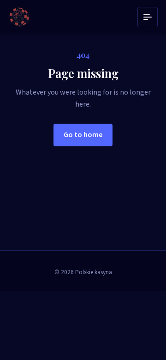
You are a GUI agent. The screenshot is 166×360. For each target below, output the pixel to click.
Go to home (83, 135)
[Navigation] (147, 17)
